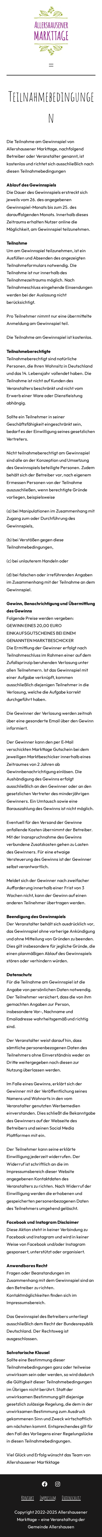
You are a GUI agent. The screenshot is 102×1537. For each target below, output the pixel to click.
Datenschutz (71, 1497)
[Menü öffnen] (51, 65)
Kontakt (27, 1497)
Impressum (48, 1497)
